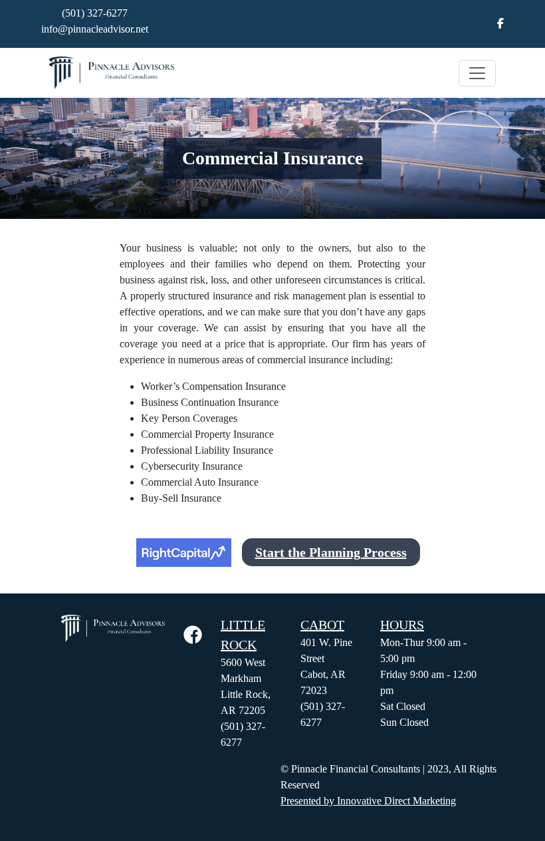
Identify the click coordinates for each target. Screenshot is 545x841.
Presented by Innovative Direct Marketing (368, 800)
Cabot (322, 624)
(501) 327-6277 (95, 13)
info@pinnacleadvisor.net (94, 29)
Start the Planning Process (331, 552)
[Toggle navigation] (477, 73)
